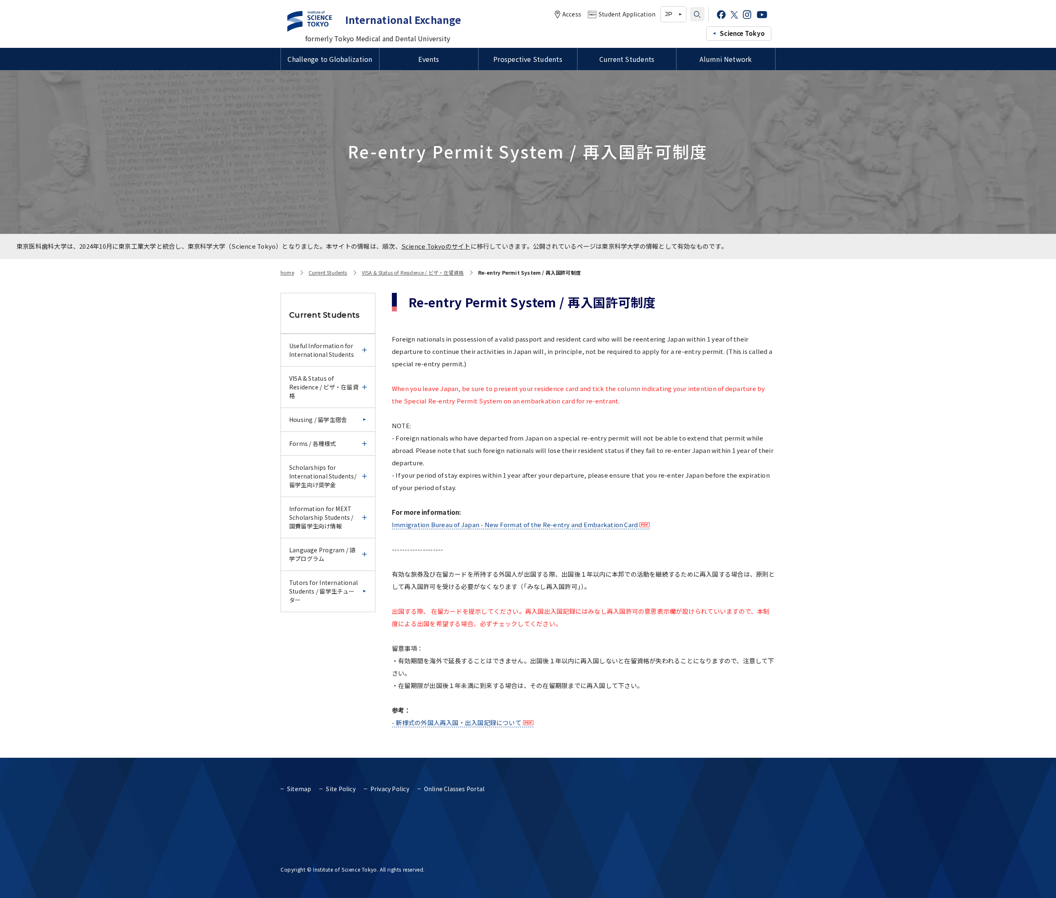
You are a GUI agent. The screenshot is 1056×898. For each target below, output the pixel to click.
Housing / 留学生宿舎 (318, 419)
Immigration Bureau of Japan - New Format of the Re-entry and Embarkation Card (515, 524)
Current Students (627, 59)
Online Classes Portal (454, 789)
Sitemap (299, 789)
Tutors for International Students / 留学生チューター (323, 591)
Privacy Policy (389, 789)
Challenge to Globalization (330, 59)
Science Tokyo (742, 33)
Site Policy (340, 789)
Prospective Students (527, 59)
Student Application (627, 14)
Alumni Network (726, 59)
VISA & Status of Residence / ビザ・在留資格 (413, 272)
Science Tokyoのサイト (436, 246)
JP (668, 14)
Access (571, 14)
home (287, 272)
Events (428, 59)
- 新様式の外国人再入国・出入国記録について (456, 722)
